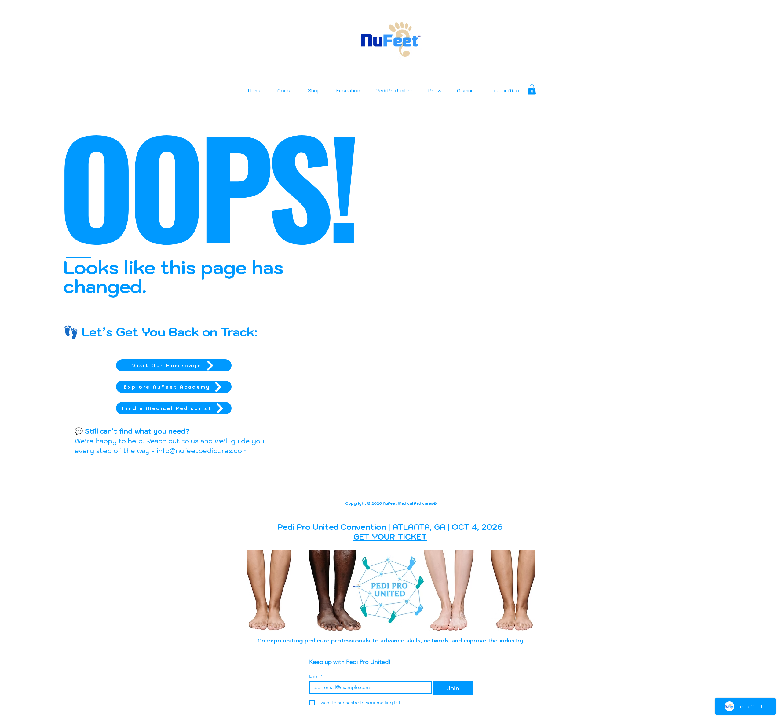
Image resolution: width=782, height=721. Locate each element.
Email (315, 676)
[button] (532, 89)
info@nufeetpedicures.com (201, 450)
